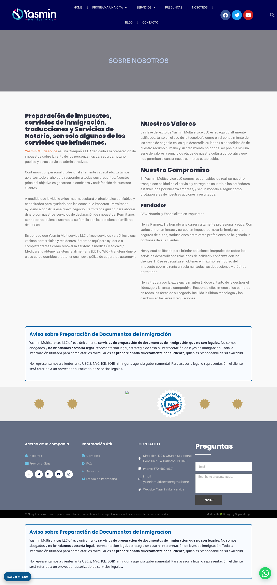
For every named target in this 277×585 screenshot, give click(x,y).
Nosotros (200, 7)
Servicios (143, 7)
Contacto (150, 22)
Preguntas (173, 7)
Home (78, 7)
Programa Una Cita (107, 7)
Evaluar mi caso (17, 577)
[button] (272, 15)
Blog (129, 22)
